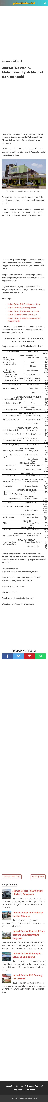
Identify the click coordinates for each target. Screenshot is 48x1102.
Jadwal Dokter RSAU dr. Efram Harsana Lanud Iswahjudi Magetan (28, 934)
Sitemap (31, 1090)
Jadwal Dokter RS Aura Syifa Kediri (22, 315)
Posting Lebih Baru (12, 877)
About (9, 1086)
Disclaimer (18, 1090)
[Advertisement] (24, 33)
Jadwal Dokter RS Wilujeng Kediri (22, 308)
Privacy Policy (33, 1086)
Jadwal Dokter (32, 1098)
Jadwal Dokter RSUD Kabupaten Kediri (24, 304)
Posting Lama (38, 877)
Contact (19, 1086)
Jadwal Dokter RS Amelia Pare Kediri (23, 311)
